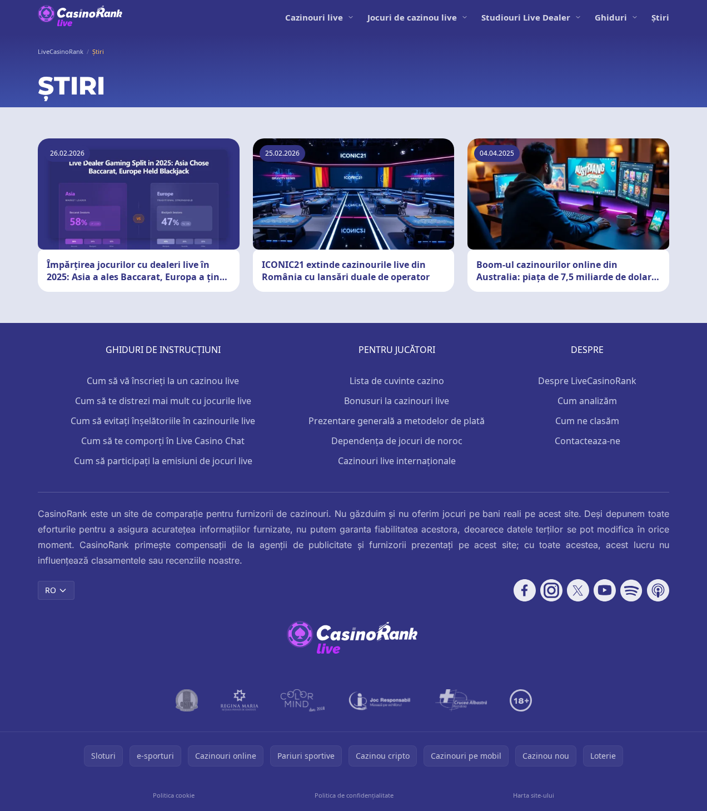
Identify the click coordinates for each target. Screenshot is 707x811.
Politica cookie (174, 795)
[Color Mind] (303, 700)
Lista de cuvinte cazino (397, 381)
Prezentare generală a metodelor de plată (396, 421)
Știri (660, 17)
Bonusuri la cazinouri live (396, 401)
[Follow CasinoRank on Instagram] (551, 590)
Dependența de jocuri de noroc (396, 441)
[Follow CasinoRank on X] (578, 590)
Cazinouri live (314, 17)
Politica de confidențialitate (354, 795)
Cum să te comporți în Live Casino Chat (163, 441)
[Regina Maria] (239, 700)
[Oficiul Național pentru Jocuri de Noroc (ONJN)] (187, 700)
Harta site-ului (533, 795)
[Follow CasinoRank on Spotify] (631, 590)
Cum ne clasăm (587, 421)
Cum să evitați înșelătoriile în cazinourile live (163, 421)
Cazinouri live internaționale (397, 461)
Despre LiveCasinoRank (587, 381)
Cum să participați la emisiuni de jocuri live (163, 461)
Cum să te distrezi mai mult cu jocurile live (163, 401)
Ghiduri (611, 17)
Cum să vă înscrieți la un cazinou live (163, 381)
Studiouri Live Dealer (525, 17)
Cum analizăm (587, 401)
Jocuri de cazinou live (412, 17)
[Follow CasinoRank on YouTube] (605, 590)
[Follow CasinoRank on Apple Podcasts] (658, 590)
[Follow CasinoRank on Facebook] (525, 590)
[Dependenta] (461, 700)
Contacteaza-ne (587, 441)
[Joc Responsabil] (380, 700)
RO (50, 590)
